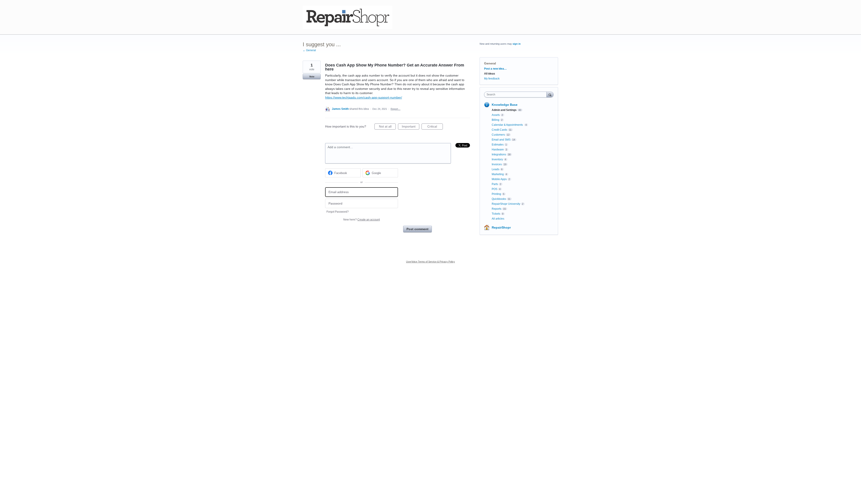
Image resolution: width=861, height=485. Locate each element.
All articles (498, 218)
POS (494, 189)
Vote (311, 76)
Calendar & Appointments (508, 124)
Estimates (498, 144)
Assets (496, 115)
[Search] (550, 94)
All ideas (489, 73)
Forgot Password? (337, 211)
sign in (517, 43)
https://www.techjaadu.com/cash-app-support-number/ (363, 97)
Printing (496, 194)
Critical (435, 127)
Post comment (417, 229)
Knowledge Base (504, 104)
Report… (395, 109)
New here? (361, 219)
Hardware (498, 149)
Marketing (498, 174)
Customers (498, 134)
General (490, 63)
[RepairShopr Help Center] (347, 17)
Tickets (496, 213)
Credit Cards (499, 129)
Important (410, 127)
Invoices (497, 164)
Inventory (497, 159)
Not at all (387, 127)
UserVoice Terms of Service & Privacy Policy (430, 261)
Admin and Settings (504, 110)
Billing (495, 119)
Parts (495, 184)
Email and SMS (501, 139)
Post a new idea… (495, 68)
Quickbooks (499, 199)
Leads (495, 169)
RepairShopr (501, 227)
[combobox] (516, 94)
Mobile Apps (499, 179)
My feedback (492, 78)
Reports (496, 208)
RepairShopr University (506, 203)
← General (309, 50)
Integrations (499, 154)
